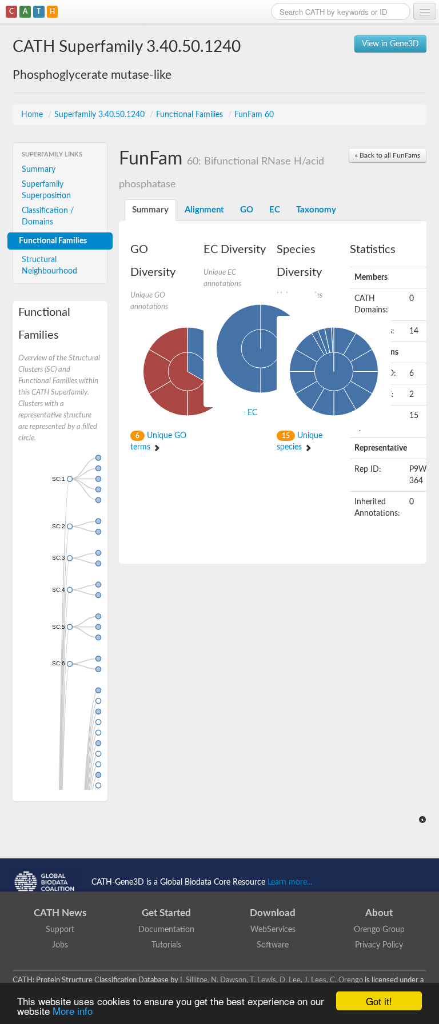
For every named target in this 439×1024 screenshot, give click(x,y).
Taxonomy (316, 210)
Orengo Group (379, 930)
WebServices (273, 930)
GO (246, 210)
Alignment (204, 210)
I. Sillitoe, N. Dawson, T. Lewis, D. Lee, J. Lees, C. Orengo (271, 980)
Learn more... (290, 882)
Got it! (379, 1001)
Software (273, 945)
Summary (38, 170)
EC (274, 210)
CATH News (60, 913)
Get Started (166, 913)
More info (73, 1010)
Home (33, 115)
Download (273, 913)
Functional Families (190, 115)
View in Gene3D (390, 44)
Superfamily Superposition (46, 190)
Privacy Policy (379, 945)
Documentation (166, 930)
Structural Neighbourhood (49, 265)
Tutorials (166, 945)
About (379, 913)
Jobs (60, 945)
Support (60, 930)
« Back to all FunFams (387, 155)
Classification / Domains (48, 216)
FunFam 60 (254, 115)
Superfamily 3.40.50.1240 (100, 115)
